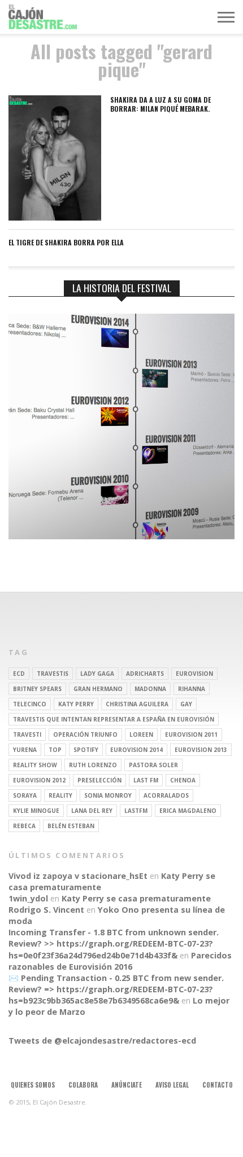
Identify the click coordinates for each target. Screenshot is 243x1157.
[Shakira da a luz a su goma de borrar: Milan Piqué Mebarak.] (54, 217)
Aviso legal (172, 1084)
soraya (25, 795)
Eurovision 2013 (201, 750)
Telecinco (29, 704)
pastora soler (153, 765)
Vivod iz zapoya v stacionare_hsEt (77, 875)
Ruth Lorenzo (93, 765)
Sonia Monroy (108, 795)
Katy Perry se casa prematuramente (136, 898)
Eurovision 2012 (39, 780)
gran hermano (98, 689)
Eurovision (194, 674)
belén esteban (70, 826)
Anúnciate (126, 1084)
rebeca (24, 826)
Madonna (150, 689)
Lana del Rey (91, 811)
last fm (145, 780)
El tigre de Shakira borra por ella (66, 242)
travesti (27, 734)
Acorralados (166, 795)
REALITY (60, 795)
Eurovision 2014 (136, 750)
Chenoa (183, 780)
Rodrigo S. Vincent (46, 909)
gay (186, 704)
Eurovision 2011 (191, 734)
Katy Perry (76, 704)
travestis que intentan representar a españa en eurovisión (113, 719)
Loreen (141, 734)
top (55, 750)
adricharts (145, 674)
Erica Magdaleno (187, 811)
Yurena (25, 750)
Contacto (217, 1084)
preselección (99, 780)
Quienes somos (33, 1084)
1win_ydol (28, 898)
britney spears (37, 689)
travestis (52, 674)
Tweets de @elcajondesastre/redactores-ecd (102, 1040)
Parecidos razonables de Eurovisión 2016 (120, 961)
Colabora (83, 1084)
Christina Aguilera (137, 704)
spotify (85, 750)
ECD (19, 674)
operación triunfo (85, 734)
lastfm (135, 811)
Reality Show (35, 765)
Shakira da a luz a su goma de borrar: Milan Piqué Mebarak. (160, 104)
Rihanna (191, 689)
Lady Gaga (97, 674)
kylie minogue (36, 811)
